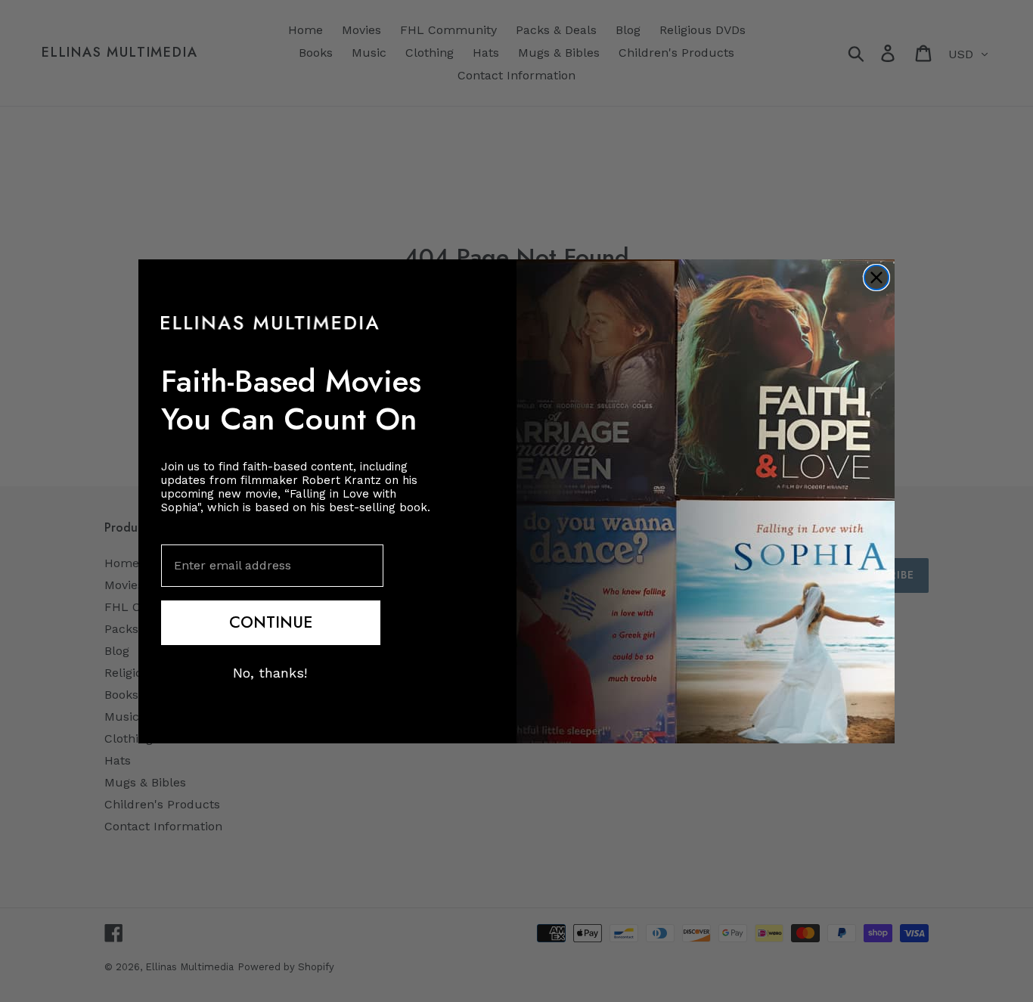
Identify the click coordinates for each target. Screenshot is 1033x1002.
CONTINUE (270, 621)
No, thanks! (270, 672)
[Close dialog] (876, 277)
